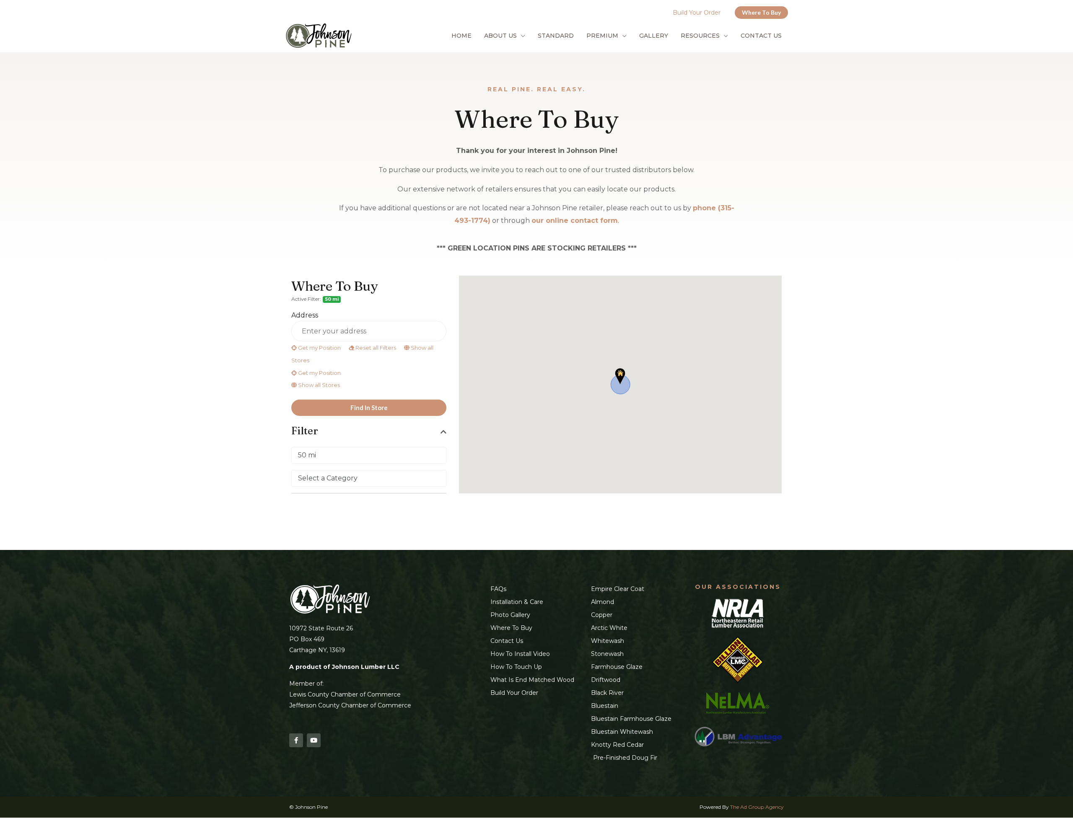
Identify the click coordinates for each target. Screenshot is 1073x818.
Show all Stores (318, 385)
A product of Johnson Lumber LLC (344, 667)
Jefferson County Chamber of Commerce (350, 705)
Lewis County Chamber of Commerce (345, 694)
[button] (761, 12)
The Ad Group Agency (757, 807)
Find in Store (369, 407)
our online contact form (574, 220)
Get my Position (319, 347)
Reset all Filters (375, 347)
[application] (521, 35)
